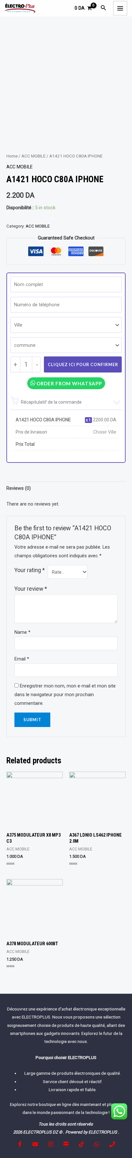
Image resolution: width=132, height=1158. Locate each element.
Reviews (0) (18, 488)
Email (21, 659)
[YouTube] (35, 1144)
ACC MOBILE (33, 156)
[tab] (66, 488)
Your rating (29, 570)
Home (12, 156)
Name (22, 632)
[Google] (66, 1144)
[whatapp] (97, 1144)
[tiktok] (81, 1144)
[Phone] (112, 1144)
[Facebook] (20, 1144)
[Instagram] (51, 1144)
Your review (30, 589)
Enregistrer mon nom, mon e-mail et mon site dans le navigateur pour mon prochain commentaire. (65, 694)
